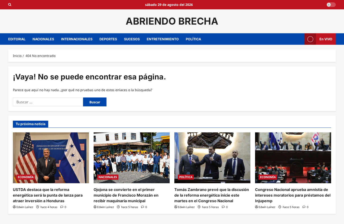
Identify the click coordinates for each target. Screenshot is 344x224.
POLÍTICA (193, 39)
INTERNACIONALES (76, 39)
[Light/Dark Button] (331, 4)
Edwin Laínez (24, 207)
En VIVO (325, 39)
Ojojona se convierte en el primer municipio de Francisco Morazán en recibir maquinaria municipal (126, 195)
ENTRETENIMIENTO (163, 39)
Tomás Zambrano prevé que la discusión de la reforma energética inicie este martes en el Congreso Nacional (211, 195)
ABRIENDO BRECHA (172, 21)
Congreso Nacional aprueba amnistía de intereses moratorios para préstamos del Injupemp (292, 195)
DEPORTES (108, 39)
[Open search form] (9, 4)
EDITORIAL (17, 39)
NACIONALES (43, 39)
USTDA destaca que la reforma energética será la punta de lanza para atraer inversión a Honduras (48, 195)
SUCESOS (132, 39)
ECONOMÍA (25, 177)
